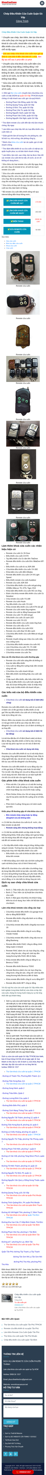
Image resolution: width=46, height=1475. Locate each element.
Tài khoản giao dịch (12, 1440)
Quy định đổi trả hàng (13, 1443)
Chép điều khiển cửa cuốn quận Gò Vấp (19, 32)
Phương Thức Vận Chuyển (14, 1447)
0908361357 (25, 1472)
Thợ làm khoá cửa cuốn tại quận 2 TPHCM (23, 1084)
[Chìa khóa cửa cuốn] (9, 3)
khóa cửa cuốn (17, 142)
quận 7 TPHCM (34, 1135)
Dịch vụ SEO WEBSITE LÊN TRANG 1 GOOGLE (20, 1437)
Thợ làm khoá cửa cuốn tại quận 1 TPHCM (23, 1072)
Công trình (22, 21)
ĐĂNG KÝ (11, 1422)
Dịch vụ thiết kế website (13, 1433)
